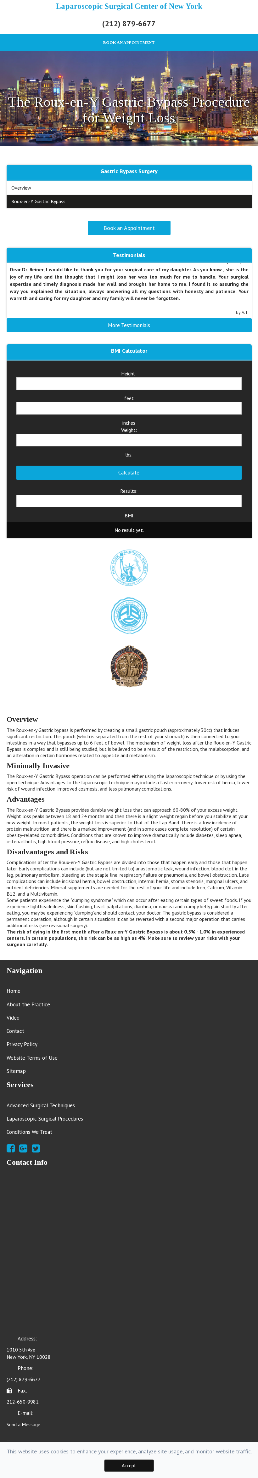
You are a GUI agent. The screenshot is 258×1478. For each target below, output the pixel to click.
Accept (129, 1465)
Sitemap (16, 1071)
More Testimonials (129, 325)
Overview (21, 188)
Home (13, 990)
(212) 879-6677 (129, 23)
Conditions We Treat (29, 1131)
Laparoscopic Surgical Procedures (45, 1118)
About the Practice (28, 1004)
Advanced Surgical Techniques (41, 1105)
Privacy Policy (22, 1044)
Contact (15, 1031)
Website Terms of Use (32, 1057)
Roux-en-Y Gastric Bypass (38, 201)
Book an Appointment (129, 228)
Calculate (128, 472)
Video (13, 1017)
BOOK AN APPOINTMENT (129, 42)
